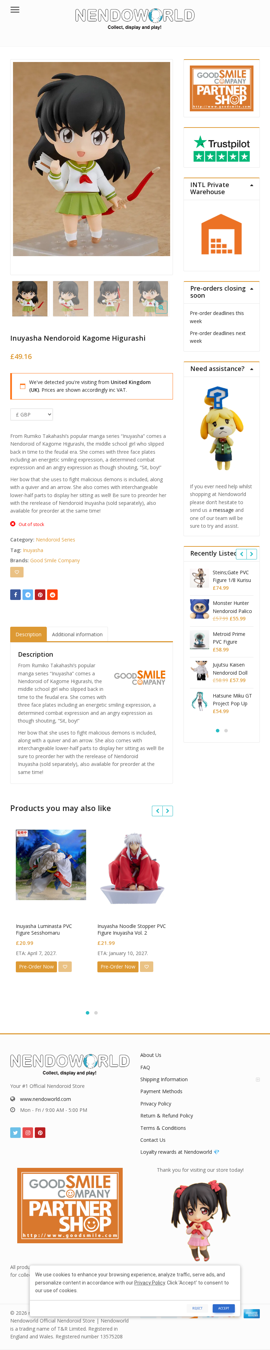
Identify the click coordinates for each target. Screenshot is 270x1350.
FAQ (145, 1067)
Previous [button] (23, 165)
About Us (150, 1055)
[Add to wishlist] (17, 572)
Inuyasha (33, 550)
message (223, 510)
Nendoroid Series (55, 539)
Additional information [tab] (77, 634)
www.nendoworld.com (45, 1099)
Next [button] (160, 165)
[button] (167, 312)
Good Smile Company (55, 560)
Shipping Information (164, 1079)
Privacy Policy (155, 1103)
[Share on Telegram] (27, 594)
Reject (197, 1308)
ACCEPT (223, 1308)
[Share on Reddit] (52, 594)
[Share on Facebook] (15, 594)
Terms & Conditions (163, 1128)
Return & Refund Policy (166, 1115)
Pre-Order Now (36, 966)
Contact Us (153, 1140)
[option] (92, 159)
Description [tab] (28, 634)
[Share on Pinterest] (40, 594)
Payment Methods (161, 1091)
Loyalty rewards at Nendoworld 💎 (179, 1151)
